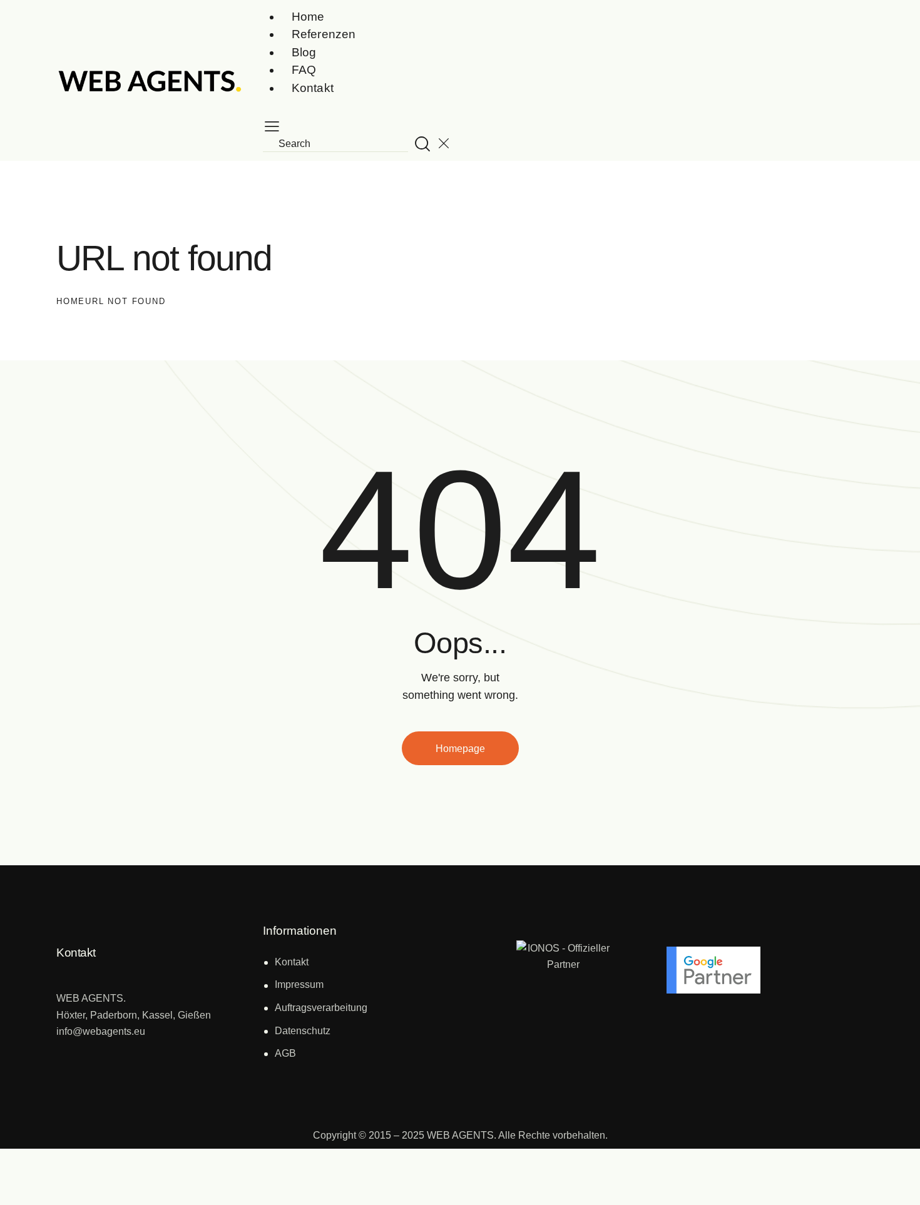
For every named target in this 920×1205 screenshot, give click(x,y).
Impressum (299, 984)
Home (70, 301)
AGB (285, 1053)
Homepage (460, 748)
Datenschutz (302, 1030)
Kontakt (292, 962)
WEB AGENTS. (461, 1135)
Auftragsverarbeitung (321, 1007)
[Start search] (422, 144)
